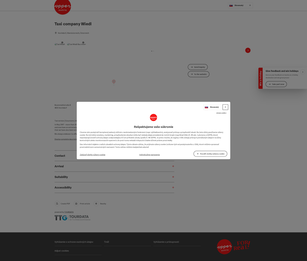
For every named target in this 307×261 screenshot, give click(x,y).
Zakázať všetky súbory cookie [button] (92, 154)
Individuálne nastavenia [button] (149, 154)
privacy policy (221, 113)
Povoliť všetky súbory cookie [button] (212, 153)
